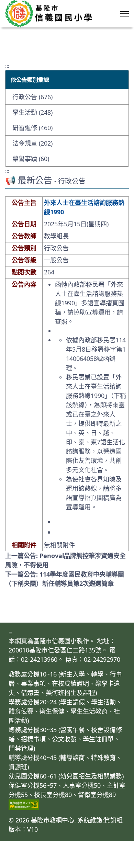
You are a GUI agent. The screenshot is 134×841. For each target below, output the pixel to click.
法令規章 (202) (32, 143)
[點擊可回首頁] (48, 13)
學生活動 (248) (32, 112)
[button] (124, 13)
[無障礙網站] (67, 804)
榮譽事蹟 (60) (30, 159)
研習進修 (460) (32, 128)
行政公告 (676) (32, 97)
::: (7, 66)
